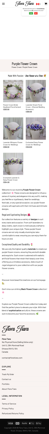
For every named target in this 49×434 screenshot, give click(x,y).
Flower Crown (16, 67)
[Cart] (46, 4)
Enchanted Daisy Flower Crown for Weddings (34, 143)
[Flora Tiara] (24, 3)
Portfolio (5, 384)
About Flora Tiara (9, 389)
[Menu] (3, 4)
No (35, 13)
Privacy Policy (8, 408)
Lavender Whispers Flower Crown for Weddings (12, 143)
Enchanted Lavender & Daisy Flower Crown (11, 179)
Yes (31, 13)
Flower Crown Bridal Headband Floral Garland (12, 106)
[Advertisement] (24, 33)
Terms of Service (9, 403)
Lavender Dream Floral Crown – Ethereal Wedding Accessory (35, 107)
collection (33, 289)
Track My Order (8, 374)
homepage (40, 280)
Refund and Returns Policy (13, 413)
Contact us (6, 379)
